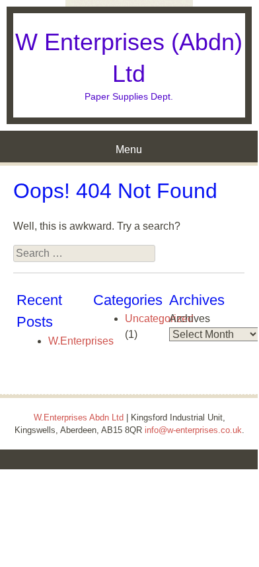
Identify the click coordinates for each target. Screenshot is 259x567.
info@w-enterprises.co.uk (193, 430)
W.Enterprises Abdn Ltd (79, 417)
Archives (189, 318)
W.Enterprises (81, 341)
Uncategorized (159, 318)
